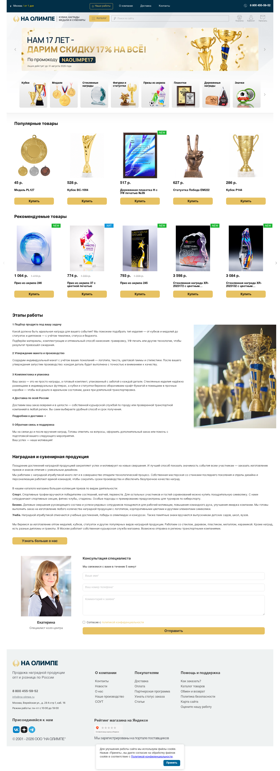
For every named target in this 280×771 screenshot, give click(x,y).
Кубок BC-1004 (77, 190)
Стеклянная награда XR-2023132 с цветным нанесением (244, 285)
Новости (101, 686)
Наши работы (102, 6)
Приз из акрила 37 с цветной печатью (81, 285)
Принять (171, 763)
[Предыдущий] (15, 49)
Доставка (145, 6)
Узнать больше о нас (40, 541)
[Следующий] (264, 49)
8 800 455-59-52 (260, 5)
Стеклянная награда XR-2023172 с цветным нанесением (191, 285)
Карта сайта (189, 702)
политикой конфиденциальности (123, 622)
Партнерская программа (152, 691)
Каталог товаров (193, 686)
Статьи (140, 702)
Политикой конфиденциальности (152, 757)
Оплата (140, 686)
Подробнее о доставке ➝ (29, 415)
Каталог (102, 18)
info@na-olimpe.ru (23, 696)
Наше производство (109, 696)
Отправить (173, 631)
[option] (140, 49)
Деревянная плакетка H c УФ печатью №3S (139, 192)
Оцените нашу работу (196, 707)
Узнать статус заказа (150, 696)
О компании (126, 6)
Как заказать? (191, 681)
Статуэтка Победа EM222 (191, 190)
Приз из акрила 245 (134, 283)
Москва (18, 6)
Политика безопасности (198, 696)
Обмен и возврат (193, 691)
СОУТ (99, 702)
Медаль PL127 (24, 190)
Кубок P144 (234, 190)
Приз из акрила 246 (28, 283)
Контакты (164, 6)
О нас (99, 691)
